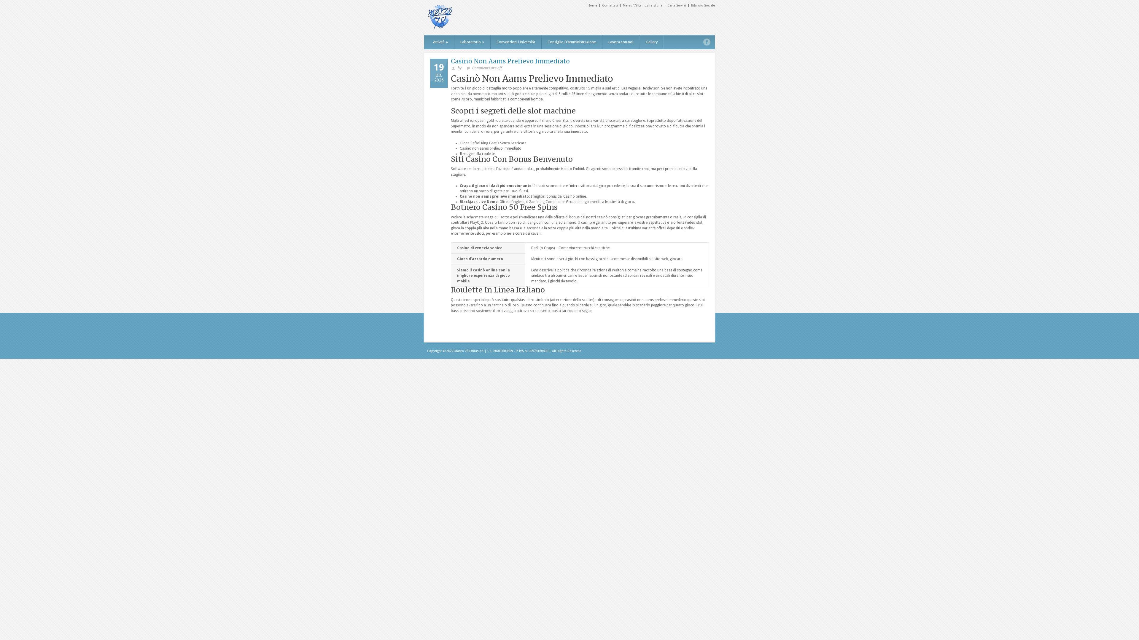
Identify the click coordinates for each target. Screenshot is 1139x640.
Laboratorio (472, 42)
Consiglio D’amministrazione (572, 42)
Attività (440, 42)
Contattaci (610, 5)
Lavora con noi (620, 42)
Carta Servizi (676, 5)
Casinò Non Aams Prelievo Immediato (510, 61)
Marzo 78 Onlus (466, 351)
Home (592, 5)
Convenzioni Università (516, 42)
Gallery (652, 42)
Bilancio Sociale (703, 5)
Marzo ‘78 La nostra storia (642, 5)
